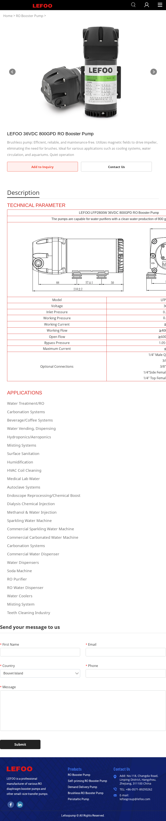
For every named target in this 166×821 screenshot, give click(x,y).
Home (8, 16)
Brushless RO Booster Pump (85, 793)
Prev (12, 72)
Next (153, 72)
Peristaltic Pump (78, 799)
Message (8, 687)
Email (91, 644)
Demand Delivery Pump (82, 787)
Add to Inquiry (42, 167)
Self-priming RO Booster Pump (87, 781)
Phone (92, 665)
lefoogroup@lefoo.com (135, 799)
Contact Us (116, 167)
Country (7, 665)
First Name (9, 644)
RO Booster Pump (29, 16)
